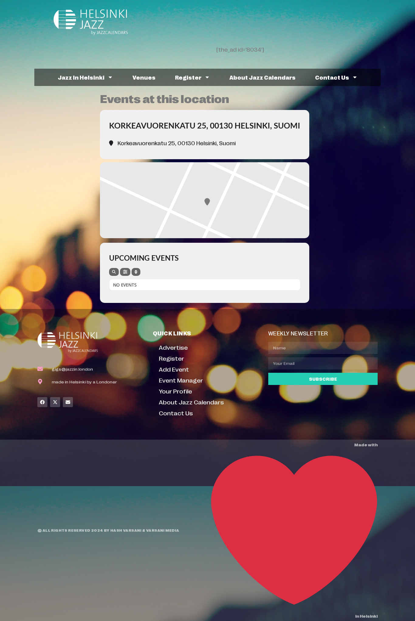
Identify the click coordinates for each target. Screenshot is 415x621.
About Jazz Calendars (262, 77)
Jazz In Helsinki (81, 77)
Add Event (174, 368)
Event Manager (181, 379)
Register (188, 77)
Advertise (173, 347)
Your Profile (175, 390)
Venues (144, 77)
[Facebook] (42, 402)
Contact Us (332, 77)
